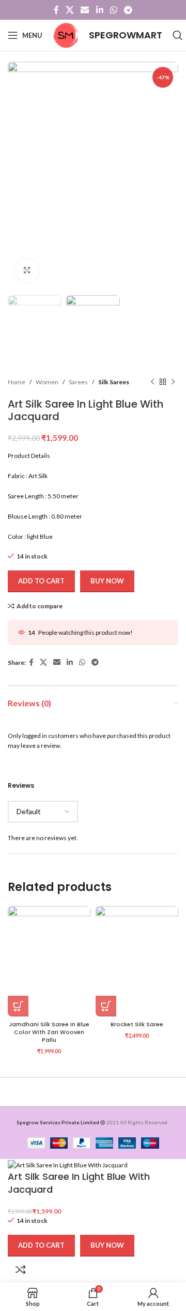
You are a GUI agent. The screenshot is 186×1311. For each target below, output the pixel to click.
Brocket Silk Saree (137, 1024)
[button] (18, 1006)
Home (16, 382)
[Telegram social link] (128, 10)
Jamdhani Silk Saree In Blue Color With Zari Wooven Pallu (49, 1032)
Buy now (107, 581)
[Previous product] (152, 382)
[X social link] (69, 10)
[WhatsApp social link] (113, 10)
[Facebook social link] (56, 10)
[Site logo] (66, 34)
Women (47, 382)
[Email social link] (85, 10)
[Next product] (173, 382)
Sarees (78, 382)
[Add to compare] (21, 1269)
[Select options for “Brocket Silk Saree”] (106, 1006)
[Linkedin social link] (99, 10)
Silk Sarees (113, 382)
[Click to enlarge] (27, 270)
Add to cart (41, 581)
